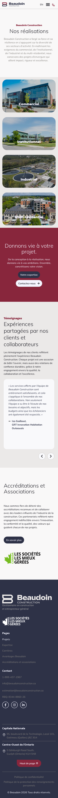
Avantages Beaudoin (14, 656)
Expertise (7, 644)
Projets (6, 639)
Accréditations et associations (19, 661)
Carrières (7, 650)
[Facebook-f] (5, 705)
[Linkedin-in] (23, 705)
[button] (48, 4)
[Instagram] (14, 705)
